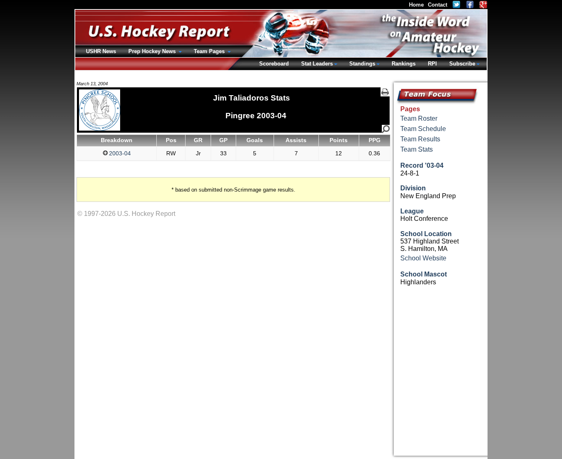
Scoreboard (274, 64)
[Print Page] (385, 91)
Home (416, 5)
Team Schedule (423, 128)
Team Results (420, 139)
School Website (423, 258)
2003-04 (120, 153)
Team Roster (418, 118)
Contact (437, 5)
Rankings (404, 64)
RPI (432, 64)
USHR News (101, 51)
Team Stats (416, 149)
